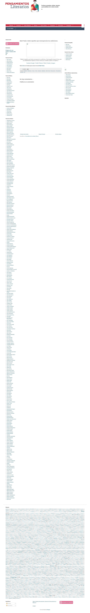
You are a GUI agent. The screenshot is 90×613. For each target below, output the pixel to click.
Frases (33, 70)
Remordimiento (53, 582)
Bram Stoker (9, 172)
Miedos (59, 563)
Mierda (62, 563)
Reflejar (76, 580)
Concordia (42, 524)
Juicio (56, 557)
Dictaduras (42, 535)
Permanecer (60, 573)
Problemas (13, 578)
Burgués (63, 518)
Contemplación (67, 525)
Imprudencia (72, 552)
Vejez (46, 594)
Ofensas (63, 568)
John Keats (9, 297)
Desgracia (81, 532)
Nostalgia (7, 568)
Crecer (31, 527)
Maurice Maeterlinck (10, 371)
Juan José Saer (10, 327)
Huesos (13, 551)
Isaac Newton (9, 65)
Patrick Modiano (10, 390)
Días (71, 536)
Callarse (20, 519)
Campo (53, 519)
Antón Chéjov (9, 156)
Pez (42, 574)
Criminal (74, 527)
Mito (27, 564)
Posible (65, 575)
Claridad (78, 521)
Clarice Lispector (10, 186)
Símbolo (37, 590)
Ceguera (62, 520)
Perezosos (29, 573)
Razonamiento (73, 579)
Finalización (75, 544)
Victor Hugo (9, 477)
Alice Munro (9, 137)
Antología (70, 513)
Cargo (26, 520)
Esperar (53, 541)
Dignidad (50, 535)
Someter (70, 588)
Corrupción (74, 526)
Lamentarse (81, 557)
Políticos (56, 575)
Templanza (81, 590)
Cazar (55, 520)
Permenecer (66, 573)
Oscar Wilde (9, 386)
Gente (36, 70)
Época (10, 598)
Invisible (31, 557)
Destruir (59, 533)
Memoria (62, 562)
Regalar (17, 582)
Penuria (7, 573)
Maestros (81, 559)
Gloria (38, 547)
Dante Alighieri (9, 193)
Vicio (39, 595)
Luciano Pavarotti (10, 99)
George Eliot (9, 233)
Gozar (60, 547)
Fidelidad (54, 544)
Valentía (25, 594)
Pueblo (15, 579)
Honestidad (59, 550)
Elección (21, 537)
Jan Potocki (9, 286)
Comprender (8, 524)
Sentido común (55, 585)
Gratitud (74, 547)
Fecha (33, 544)
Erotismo (15, 539)
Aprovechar (19, 514)
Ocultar (51, 568)
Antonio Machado (10, 153)
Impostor (50, 552)
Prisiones (72, 577)
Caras (15, 520)
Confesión (51, 524)
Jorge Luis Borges (10, 306)
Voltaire (8, 483)
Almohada (20, 511)
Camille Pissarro (69, 77)
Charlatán (24, 521)
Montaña (52, 564)
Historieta (28, 550)
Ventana (74, 594)
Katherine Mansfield (10, 334)
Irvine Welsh (9, 272)
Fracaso (44, 545)
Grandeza (69, 547)
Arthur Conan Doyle (10, 159)
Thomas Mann (9, 459)
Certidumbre (19, 521)
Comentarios (9, 605)
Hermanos (59, 548)
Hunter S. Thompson (11, 270)
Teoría (10, 591)
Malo (31, 560)
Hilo (10, 550)
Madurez (76, 559)
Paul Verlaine (9, 396)
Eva (36, 542)
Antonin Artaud (9, 152)
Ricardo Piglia (9, 416)
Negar (51, 567)
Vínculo (63, 597)
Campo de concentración (59, 519)
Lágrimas (50, 559)
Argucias (41, 514)
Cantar (75, 519)
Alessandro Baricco (10, 134)
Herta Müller (9, 263)
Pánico (34, 579)
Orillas (59, 569)
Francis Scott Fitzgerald (11, 223)
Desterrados (34, 533)
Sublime (41, 589)
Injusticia (17, 554)
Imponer (34, 552)
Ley (51, 558)
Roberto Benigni (69, 58)
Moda (30, 564)
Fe (28, 544)
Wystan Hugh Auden (10, 497)
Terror (22, 591)
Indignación (51, 553)
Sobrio (40, 588)
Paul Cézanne (68, 89)
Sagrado (66, 584)
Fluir (82, 544)
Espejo (35, 541)
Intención (50, 556)
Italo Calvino (9, 276)
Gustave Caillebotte (69, 81)
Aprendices (14, 514)
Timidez (46, 591)
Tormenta (71, 591)
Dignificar (54, 535)
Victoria (46, 595)
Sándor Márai (9, 454)
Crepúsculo (56, 527)
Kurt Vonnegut (9, 338)
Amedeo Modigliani (10, 108)
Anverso (74, 513)
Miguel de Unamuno (10, 373)
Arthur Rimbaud (10, 162)
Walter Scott (9, 486)
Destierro (44, 533)
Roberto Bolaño (10, 426)
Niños (66, 567)
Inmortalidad (36, 554)
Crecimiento (36, 527)
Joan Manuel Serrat (10, 90)
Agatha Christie (10, 121)
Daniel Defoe (9, 192)
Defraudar (81, 530)
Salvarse (73, 584)
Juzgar (68, 557)
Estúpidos (24, 542)
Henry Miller (9, 259)
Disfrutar (81, 535)
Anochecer (57, 513)
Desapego (7, 532)
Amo (79, 511)
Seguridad (24, 585)
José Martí (9, 316)
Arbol (27, 514)
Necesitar (42, 567)
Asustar (27, 515)
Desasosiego (18, 532)
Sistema (24, 588)
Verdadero (9, 595)
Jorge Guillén (9, 304)
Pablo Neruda (9, 389)
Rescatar (16, 583)
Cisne (65, 521)
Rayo (62, 579)
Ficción (49, 544)
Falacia (72, 543)
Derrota (63, 531)
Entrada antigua (58, 134)
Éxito (14, 598)
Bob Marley (9, 80)
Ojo (66, 568)
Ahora (53, 510)
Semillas (36, 585)
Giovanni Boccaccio (10, 240)
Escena (41, 539)
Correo (61, 526)
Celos (74, 520)
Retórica (62, 583)
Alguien (82, 510)
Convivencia (33, 526)
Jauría (49, 557)
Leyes (59, 558)
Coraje (43, 526)
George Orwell (9, 235)
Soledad (60, 588)
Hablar (32, 548)
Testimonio (26, 591)
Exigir (62, 542)
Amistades (75, 511)
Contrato (14, 526)
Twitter (45, 63)
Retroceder (58, 583)
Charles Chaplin (69, 53)
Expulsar (42, 543)
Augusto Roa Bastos (10, 166)
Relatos (30, 582)
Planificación (67, 574)
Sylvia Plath (9, 453)
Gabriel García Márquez (11, 229)
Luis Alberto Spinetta (11, 100)
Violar (77, 595)
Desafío (71, 531)
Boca (23, 518)
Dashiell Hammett (10, 196)
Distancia (16, 536)
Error (19, 539)
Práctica (77, 578)
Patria (71, 570)
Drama (58, 536)
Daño (17, 530)
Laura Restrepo (10, 340)
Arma (45, 514)
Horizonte (73, 550)
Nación (80, 566)
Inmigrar (27, 554)
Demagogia (12, 531)
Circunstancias (59, 521)
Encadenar (70, 537)
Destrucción (54, 533)
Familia (7, 544)
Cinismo (54, 521)
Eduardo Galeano (10, 205)
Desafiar (67, 531)
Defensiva (68, 530)
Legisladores (35, 558)
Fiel (57, 544)
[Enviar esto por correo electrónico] (23, 69)
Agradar (41, 510)
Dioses (68, 535)
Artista (77, 514)
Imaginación (19, 552)
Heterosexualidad (75, 548)
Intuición (22, 557)
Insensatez (61, 554)
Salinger (8, 434)
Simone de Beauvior (10, 446)
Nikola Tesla (9, 71)
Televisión (67, 590)
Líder (58, 559)
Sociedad (48, 588)
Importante (39, 552)
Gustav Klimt (9, 112)
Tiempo (36, 591)
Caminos (48, 519)
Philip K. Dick (9, 403)
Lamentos (7, 558)
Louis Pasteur (9, 66)
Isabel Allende (9, 275)
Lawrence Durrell (10, 341)
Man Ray (67, 44)
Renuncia (67, 582)
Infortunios (79, 553)
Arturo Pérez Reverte (11, 164)
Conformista (69, 524)
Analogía (27, 513)
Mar (62, 560)
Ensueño (50, 538)
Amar (41, 511)
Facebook (29, 63)
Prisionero (67, 577)
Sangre (77, 584)
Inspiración (77, 554)
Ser (24, 72)
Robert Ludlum (9, 420)
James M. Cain (9, 285)
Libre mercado (76, 558)
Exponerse (28, 543)
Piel (48, 574)
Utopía (18, 594)
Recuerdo (66, 580)
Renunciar (72, 582)
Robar (13, 584)
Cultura (57, 529)
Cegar (58, 520)
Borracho (36, 518)
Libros (81, 558)
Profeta (35, 578)
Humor (34, 551)
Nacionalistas (75, 566)
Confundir (74, 524)
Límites (61, 559)
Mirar (7, 564)
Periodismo (44, 573)
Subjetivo (37, 589)
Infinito (69, 553)
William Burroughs (10, 489)
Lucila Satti (9, 353)
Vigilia (70, 595)
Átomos (7, 598)
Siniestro (12, 588)
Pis (54, 574)
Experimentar (9, 543)
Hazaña (54, 548)
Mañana (27, 562)
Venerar (65, 594)
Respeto (20, 583)
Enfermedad (22, 538)
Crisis (78, 527)
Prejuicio (22, 577)
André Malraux (9, 149)
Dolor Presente (39, 536)
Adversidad (25, 510)
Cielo (39, 521)
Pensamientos (75, 572)
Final (70, 544)
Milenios (70, 563)
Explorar (19, 543)
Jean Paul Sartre (10, 293)
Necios (47, 567)
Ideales (44, 551)
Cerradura (10, 521)
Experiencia (82, 542)
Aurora (60, 515)
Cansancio (66, 519)
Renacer (58, 582)
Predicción (7, 577)
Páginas (26, 579)
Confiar (60, 524)
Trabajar (81, 591)
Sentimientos (62, 585)
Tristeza (58, 592)
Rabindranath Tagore (11, 409)
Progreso (39, 578)
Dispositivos (12, 536)
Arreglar (53, 514)
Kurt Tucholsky (9, 337)
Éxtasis (18, 598)
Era (12, 539)
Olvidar (75, 568)
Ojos (69, 568)
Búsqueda (72, 518)
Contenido (72, 525)
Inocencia (41, 554)
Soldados (55, 588)
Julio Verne (9, 333)
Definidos (77, 530)
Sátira (30, 590)
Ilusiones (82, 551)
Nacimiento (64, 566)
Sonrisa (82, 588)
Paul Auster (9, 391)
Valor (34, 594)
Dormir (48, 536)
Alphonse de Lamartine (11, 139)
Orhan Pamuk (9, 384)
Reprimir (7, 583)
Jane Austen (9, 288)
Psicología (81, 578)
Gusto (15, 548)
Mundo (29, 566)
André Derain (68, 76)
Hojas (33, 550)
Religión (34, 582)
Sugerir (68, 589)
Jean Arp (8, 289)
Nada (83, 566)
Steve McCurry (68, 48)
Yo (66, 597)
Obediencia (24, 568)
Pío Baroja (9, 407)
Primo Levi (9, 406)
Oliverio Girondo (10, 383)
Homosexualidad (53, 550)
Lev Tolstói (9, 346)
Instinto (11, 556)
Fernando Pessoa (10, 219)
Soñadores (20, 589)
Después (29, 533)
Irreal (38, 557)
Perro (70, 573)
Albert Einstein (9, 61)
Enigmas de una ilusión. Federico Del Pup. (11, 52)
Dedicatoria (48, 530)
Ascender (81, 514)
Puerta (19, 579)
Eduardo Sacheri (10, 206)
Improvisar (66, 552)
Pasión (66, 570)
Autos (82, 515)
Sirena (21, 588)
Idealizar (48, 551)
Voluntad (47, 597)
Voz (51, 597)
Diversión (21, 536)
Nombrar (77, 567)
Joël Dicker (9, 323)
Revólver (75, 583)
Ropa (26, 584)
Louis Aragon (9, 350)
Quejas (42, 579)
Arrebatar (48, 514)
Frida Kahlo (9, 111)
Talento (45, 590)
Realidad (7, 580)
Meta (42, 563)
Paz (78, 570)
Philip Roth (9, 404)
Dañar (13, 530)
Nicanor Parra (9, 379)
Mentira (10, 563)
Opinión (83, 568)
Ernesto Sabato (10, 213)
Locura (25, 559)
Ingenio (83, 553)
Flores (79, 544)
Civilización (73, 521)
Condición (46, 524)
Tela (63, 590)
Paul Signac (68, 91)
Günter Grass (9, 249)
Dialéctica (24, 535)
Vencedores (53, 594)
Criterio (82, 527)
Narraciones (12, 567)
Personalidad (13, 574)
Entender (55, 538)
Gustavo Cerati (9, 86)
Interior (69, 556)
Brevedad (44, 518)
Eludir (34, 537)
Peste (39, 574)
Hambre (50, 548)
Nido (58, 567)
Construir (52, 525)
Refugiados (9, 582)
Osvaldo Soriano (10, 387)
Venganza (70, 594)
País (82, 570)
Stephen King (9, 449)
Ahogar (49, 510)
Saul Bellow (9, 439)
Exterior (46, 543)
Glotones (42, 547)
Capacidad (82, 519)
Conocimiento (13, 525)
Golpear (57, 547)
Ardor (34, 514)
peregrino (78, 597)
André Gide (9, 147)
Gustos (19, 548)
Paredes (50, 570)
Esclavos (56, 539)
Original (55, 569)
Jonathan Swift (9, 303)
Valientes (30, 594)
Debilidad (24, 530)
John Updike (9, 300)
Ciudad (68, 521)
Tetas (30, 591)
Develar (78, 533)
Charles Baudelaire (10, 179)
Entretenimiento (65, 538)
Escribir (60, 539)
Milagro (66, 563)
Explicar (15, 543)
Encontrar (80, 537)
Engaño (31, 538)
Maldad (21, 560)
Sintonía (17, 588)
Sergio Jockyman (10, 442)
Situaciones (32, 588)
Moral (57, 564)
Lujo (40, 559)
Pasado (61, 570)
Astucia (15, 515)
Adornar (17, 510)
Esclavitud (51, 539)
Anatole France (10, 143)
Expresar (33, 543)
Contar (61, 525)
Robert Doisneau (69, 47)
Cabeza (81, 518)
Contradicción (9, 526)
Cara (12, 520)
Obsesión (47, 568)
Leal (15, 558)
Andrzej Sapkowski (10, 144)
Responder (30, 583)
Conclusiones (37, 524)
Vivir (34, 597)
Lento (43, 558)
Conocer (7, 525)
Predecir (82, 575)
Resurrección (53, 583)
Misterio (22, 564)
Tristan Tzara (9, 470)
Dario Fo (8, 195)
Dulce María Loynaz (10, 197)
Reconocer (35, 580)
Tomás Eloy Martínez (11, 467)
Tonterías (59, 591)
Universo (7, 594)
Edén (82, 536)
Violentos (7, 597)
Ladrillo (72, 557)
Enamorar (65, 537)
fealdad (74, 597)
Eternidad (29, 542)
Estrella (10, 542)
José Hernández (10, 313)
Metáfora (45, 563)
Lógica (69, 559)
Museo (39, 566)
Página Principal (42, 134)
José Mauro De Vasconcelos (10, 318)
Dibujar (29, 535)
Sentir (67, 585)
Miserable (14, 564)
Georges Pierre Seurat (70, 80)
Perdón (20, 573)
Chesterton (9, 184)
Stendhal (8, 447)
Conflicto (64, 524)
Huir (16, 551)
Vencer (58, 594)
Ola (72, 568)
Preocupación (31, 577)
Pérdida (38, 579)
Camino (43, 519)
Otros (77, 569)
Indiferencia (46, 553)
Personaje (7, 574)
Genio (25, 547)
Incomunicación (27, 553)
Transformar (43, 592)
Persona (81, 573)
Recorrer (56, 580)
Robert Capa (68, 45)
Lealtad (18, 558)
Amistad (69, 511)
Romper (22, 584)
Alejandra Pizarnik (10, 127)
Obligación (34, 568)
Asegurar (7, 515)
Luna (44, 559)
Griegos (78, 547)
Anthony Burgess (10, 150)
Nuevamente (16, 568)
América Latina (21, 513)
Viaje (26, 595)
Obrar (44, 568)
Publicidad (11, 579)
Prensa (26, 577)
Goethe (8, 242)
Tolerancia (54, 591)
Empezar (51, 537)
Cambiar (28, 519)
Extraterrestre (67, 543)
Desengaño (64, 532)
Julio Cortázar (9, 331)
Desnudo (15, 533)
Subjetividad (32, 589)
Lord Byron (9, 348)
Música (52, 566)
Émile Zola (9, 499)
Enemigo (12, 538)
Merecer (35, 563)
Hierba (81, 548)
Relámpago (43, 582)
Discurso (77, 535)
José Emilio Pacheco (11, 312)
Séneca (8, 456)
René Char (9, 414)
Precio (73, 575)
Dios (63, 535)
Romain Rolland (10, 432)
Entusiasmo (72, 538)
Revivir (66, 583)
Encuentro (7, 538)
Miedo (53, 563)
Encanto (75, 537)
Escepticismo (46, 539)
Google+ (33, 63)
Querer (50, 579)
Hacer (41, 548)
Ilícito (11, 552)
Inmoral (31, 554)
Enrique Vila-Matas (10, 210)
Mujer (20, 566)
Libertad (66, 558)
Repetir (77, 582)
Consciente (25, 525)
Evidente (39, 542)
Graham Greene (10, 243)
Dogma (30, 536)
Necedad (31, 567)
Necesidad (37, 567)
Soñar (24, 589)
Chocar (35, 521)
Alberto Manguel (10, 124)
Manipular (51, 560)
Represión (81, 582)
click (23, 65)
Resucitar (47, 583)
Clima (82, 521)
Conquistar (19, 525)
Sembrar (32, 585)
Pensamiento (68, 572)
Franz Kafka (9, 227)
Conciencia (30, 524)
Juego (52, 557)
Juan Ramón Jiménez (11, 328)
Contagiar (57, 525)
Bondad (31, 518)
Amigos (65, 511)
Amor (82, 511)
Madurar (72, 559)
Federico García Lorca (11, 217)
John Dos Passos (10, 294)
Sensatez (45, 585)
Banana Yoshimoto (10, 167)
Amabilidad (32, 511)
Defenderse (63, 530)
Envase (77, 538)
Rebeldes (22, 580)
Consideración (41, 525)
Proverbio (59, 578)
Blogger (48, 609)
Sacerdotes (61, 584)
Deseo (68, 532)
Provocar (63, 578)
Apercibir (82, 513)
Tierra (42, 591)
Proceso (18, 578)
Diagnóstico (15, 535)
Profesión (26, 578)
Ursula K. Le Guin (10, 475)
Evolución (47, 542)
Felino (42, 544)
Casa (37, 520)
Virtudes (19, 597)
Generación (14, 547)
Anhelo (48, 513)
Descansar (28, 532)
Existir (73, 542)
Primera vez (57, 577)
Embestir (37, 537)
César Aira (9, 189)
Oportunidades (15, 569)
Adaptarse (7, 510)
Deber (20, 530)
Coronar (58, 526)
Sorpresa (15, 589)
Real (82, 579)
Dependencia (49, 531)
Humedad (26, 551)
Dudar (65, 536)
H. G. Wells (9, 250)
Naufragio (27, 567)
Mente (77, 562)
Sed (20, 585)
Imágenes (82, 552)
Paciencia (81, 569)
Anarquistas (32, 513)
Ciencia (43, 521)
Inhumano (13, 554)
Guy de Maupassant (10, 248)
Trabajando (77, 591)
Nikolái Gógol (9, 380)
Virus (24, 597)
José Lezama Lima (10, 314)
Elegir (30, 537)
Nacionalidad (69, 566)
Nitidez (62, 567)
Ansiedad (62, 513)
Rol (19, 584)
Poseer (61, 575)
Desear (59, 532)
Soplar (11, 589)
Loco (21, 559)
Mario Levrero (9, 363)
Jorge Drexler (9, 93)
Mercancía (25, 563)
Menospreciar (53, 70)
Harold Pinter (9, 252)
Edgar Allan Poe (10, 200)
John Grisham (9, 296)
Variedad (42, 594)
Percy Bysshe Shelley (11, 401)
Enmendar (41, 538)
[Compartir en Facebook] (28, 69)
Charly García (9, 81)
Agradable (37, 510)
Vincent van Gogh (69, 94)
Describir (50, 532)
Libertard (71, 558)
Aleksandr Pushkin (10, 133)
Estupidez (19, 542)
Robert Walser (9, 423)
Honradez (64, 550)
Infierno (64, 553)
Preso (48, 577)
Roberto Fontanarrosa (11, 427)
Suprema (8, 590)
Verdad (82, 594)
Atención (35, 515)
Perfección (34, 573)
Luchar (33, 559)
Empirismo (55, 537)
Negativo (54, 567)
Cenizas (77, 520)
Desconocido (39, 532)
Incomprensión (21, 553)
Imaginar (25, 552)
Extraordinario (60, 543)
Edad (75, 536)
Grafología (65, 547)
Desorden (19, 533)
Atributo (52, 515)
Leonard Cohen (10, 94)
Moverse (7, 566)
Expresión (38, 543)
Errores (23, 539)
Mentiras (15, 563)
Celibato (70, 520)
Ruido (40, 584)
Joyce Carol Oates (10, 321)
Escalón (31, 539)
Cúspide (7, 530)
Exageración (53, 542)
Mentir (7, 563)
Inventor (27, 557)
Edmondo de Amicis (10, 203)
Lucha (29, 559)
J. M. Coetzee (9, 278)
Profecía (22, 578)
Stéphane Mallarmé (10, 452)
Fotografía (29, 545)
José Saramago (10, 320)
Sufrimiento (60, 589)
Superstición (82, 589)
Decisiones (43, 530)
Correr (65, 526)
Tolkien (8, 463)
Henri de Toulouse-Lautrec (71, 86)
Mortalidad (70, 564)
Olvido (79, 568)
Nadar (8, 567)
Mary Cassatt (68, 87)
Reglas (22, 582)
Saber (50, 584)
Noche (69, 567)
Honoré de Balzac (10, 265)
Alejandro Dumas (10, 130)
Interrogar (73, 556)
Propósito (48, 578)
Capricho (8, 520)
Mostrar (74, 564)
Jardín (45, 557)
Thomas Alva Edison (10, 72)
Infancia (55, 553)
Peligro (40, 572)
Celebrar (66, 520)
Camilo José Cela (10, 173)
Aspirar (11, 515)
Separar (71, 585)
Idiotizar (65, 551)
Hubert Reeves (9, 63)
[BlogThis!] (25, 69)
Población (8, 575)
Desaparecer (81, 531)
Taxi (52, 590)
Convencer (27, 526)
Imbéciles (30, 552)
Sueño (50, 589)
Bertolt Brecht (9, 169)
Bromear (55, 518)
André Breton (9, 146)
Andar (41, 513)
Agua (45, 510)
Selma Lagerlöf (10, 440)
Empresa (60, 537)
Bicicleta (7, 518)
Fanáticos (20, 544)
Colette (8, 187)
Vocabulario (39, 597)
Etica (33, 542)
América (16, 513)
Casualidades (45, 520)
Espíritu (67, 541)
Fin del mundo (65, 544)
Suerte (46, 589)
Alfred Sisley (68, 74)
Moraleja (60, 564)
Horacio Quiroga (10, 268)
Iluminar (78, 551)
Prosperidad (54, 578)
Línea (65, 559)
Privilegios (77, 577)
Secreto (8, 585)
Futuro (69, 545)
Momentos (48, 564)
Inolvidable (51, 554)
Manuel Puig (9, 356)
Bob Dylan (9, 79)
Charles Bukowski (10, 180)
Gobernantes (47, 547)
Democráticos (33, 531)
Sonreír (78, 588)
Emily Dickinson (10, 209)
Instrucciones (16, 556)
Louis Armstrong (10, 96)
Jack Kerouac (9, 281)
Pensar (81, 572)
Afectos (33, 510)
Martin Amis (9, 367)
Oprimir (25, 569)
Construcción (47, 525)
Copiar (40, 526)
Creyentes (62, 527)
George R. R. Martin (10, 236)
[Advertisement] (77, 12)
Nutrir (20, 568)
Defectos (53, 530)
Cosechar (12, 527)
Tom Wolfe (9, 464)
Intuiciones (18, 557)
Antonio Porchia (10, 154)
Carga (23, 520)
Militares (74, 563)
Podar (21, 575)
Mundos (34, 566)
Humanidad (20, 551)
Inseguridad (56, 554)
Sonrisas (7, 589)
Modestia (43, 564)
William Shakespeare (11, 495)
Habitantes (27, 548)
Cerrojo (14, 521)
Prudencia (68, 578)
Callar (17, 519)
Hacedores (37, 548)
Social (44, 588)
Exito (77, 542)
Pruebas (73, 578)
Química (55, 579)
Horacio (8, 266)
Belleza (58, 517)
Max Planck (9, 68)
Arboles (31, 514)
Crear (21, 527)
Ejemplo (17, 537)
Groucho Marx (68, 56)
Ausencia (63, 515)
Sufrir (64, 589)
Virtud (15, 597)
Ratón (59, 579)
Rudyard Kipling (10, 433)
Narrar (16, 567)
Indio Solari (9, 87)
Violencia (81, 595)
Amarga (46, 511)
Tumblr (37, 63)
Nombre (81, 567)
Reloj (39, 582)
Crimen (70, 527)
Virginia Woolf (9, 480)
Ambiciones (30, 70)
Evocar (43, 542)
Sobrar (37, 588)
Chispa (32, 521)
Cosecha (7, 527)
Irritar (42, 557)
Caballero (77, 518)
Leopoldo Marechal (10, 344)
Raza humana (67, 579)
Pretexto (52, 577)
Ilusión (8, 552)
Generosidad (20, 547)
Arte (73, 514)
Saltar (70, 584)
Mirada (82, 563)
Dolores (44, 536)
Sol (52, 588)
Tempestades (76, 590)
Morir (65, 564)
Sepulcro (76, 585)
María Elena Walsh (10, 370)
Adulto (21, 510)
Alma (15, 511)
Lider (6, 559)
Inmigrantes (23, 554)
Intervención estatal (80, 556)
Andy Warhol (9, 109)
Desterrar (39, 533)
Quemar (46, 579)
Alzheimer (27, 511)
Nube (11, 568)
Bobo (20, 518)
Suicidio (72, 589)
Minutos (78, 563)
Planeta (61, 574)
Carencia (18, 520)
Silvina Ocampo (10, 444)
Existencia (66, 542)
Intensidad (55, 556)
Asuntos (19, 515)
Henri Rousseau (69, 84)
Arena (37, 514)
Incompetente (15, 553)
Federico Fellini (69, 55)
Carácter (33, 520)
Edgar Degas (68, 79)
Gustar (11, 548)
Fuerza (57, 545)
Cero (6, 521)
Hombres (46, 550)
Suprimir (17, 590)
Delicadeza (7, 531)
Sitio (28, 588)
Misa (10, 564)
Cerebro (81, 520)
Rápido (44, 584)
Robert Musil (9, 421)
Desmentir (10, 533)
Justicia (59, 557)
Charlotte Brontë (10, 183)
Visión (27, 597)
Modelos (33, 564)
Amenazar (60, 511)
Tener (7, 591)
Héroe (41, 551)
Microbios (49, 563)
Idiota (61, 551)
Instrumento (22, 556)
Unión (12, 594)
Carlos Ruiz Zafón (10, 176)
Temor (71, 590)
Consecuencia (30, 525)
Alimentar (7, 511)
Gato (10, 547)
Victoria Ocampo (10, 479)
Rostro (30, 584)
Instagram (53, 63)
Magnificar (44, 70)
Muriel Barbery (9, 377)
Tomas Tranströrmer (10, 466)
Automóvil (78, 515)
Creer (51, 527)
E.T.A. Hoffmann (10, 199)
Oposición (20, 569)
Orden (39, 569)
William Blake (9, 487)
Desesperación (75, 532)
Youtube (48, 63)
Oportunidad (9, 569)
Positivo (69, 575)
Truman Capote (10, 472)
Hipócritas (18, 550)
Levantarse (47, 558)
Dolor (34, 536)
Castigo (41, 520)
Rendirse (63, 582)
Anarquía (36, 513)
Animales (52, 513)
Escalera (27, 539)
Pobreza (16, 575)
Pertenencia (25, 574)
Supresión (13, 590)
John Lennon (9, 92)
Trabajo (7, 592)
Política (47, 575)
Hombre (37, 550)
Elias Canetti (9, 207)
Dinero (59, 535)
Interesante (65, 556)
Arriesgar (64, 514)
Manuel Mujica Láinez (11, 354)
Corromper (69, 526)
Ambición (25, 70)
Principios (63, 577)
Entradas (9, 603)
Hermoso (63, 548)
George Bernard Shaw (11, 232)
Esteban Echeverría (10, 216)
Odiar (55, 568)
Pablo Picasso (9, 113)
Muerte (11, 566)
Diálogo (25, 536)
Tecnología (56, 590)
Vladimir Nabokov (10, 482)
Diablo (11, 535)
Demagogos (18, 531)
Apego (78, 513)
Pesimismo (30, 574)
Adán (29, 510)
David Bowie (9, 83)
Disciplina (72, 535)
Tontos (67, 591)
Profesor (31, 578)
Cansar (71, 519)
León (62, 558)
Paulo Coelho (9, 399)
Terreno (18, 591)
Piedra (45, 574)
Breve (40, 518)
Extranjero (55, 543)
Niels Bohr (9, 69)
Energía (17, 538)
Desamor (75, 531)
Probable (81, 577)
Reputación (12, 583)
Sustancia (22, 590)
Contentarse (78, 525)
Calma (24, 519)
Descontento (45, 532)
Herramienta (69, 548)
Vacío (22, 594)
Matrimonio (21, 562)
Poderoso (36, 575)
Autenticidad (73, 515)
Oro (61, 569)
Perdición (16, 573)
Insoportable (71, 554)
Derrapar (59, 531)
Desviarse (69, 533)
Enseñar (45, 538)
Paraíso (46, 570)
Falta (79, 543)
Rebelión (26, 580)
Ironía (35, 557)
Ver (78, 594)
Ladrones (76, 557)
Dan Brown (9, 190)
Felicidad (37, 544)
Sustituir (26, 590)
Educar (78, 536)
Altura (24, 511)
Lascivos (11, 558)
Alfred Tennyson (10, 136)
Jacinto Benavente (10, 279)
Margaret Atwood (10, 358)
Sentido (50, 585)
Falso (76, 543)
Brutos (59, 518)
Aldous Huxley (9, 126)
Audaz (56, 515)
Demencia (23, 531)
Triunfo (64, 592)
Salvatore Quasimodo (11, 436)
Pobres (13, 575)
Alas (64, 510)
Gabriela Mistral (10, 230)
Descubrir (54, 532)
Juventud (64, 557)
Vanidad (38, 594)
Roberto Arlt (9, 424)
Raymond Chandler (10, 413)
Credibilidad (41, 527)
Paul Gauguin (68, 90)
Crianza (66, 527)
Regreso (25, 582)
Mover (82, 564)
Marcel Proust (9, 357)
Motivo (79, 564)
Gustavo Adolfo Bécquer (11, 246)
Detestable (74, 533)
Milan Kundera (9, 374)
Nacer (58, 566)
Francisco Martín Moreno (11, 226)
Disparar (7, 536)
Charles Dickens (10, 182)
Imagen (14, 552)
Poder (24, 575)
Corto (78, 526)
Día (68, 536)
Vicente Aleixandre (10, 476)
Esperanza (48, 541)
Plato (75, 574)
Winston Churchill (10, 496)
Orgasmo (42, 569)
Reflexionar (82, 580)
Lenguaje (39, 558)
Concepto (25, 524)
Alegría (73, 510)
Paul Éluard (9, 397)
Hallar (46, 548)
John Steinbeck (10, 299)
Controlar (22, 526)
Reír (79, 583)
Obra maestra (39, 568)
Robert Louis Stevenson (11, 419)
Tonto (64, 591)
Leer (30, 558)
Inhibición (8, 554)
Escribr (65, 539)
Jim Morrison (9, 89)
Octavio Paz (9, 381)
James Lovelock (10, 283)
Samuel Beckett (10, 437)
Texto (33, 591)
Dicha (32, 535)
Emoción (46, 537)
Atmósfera (39, 515)
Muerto (16, 566)
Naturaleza (21, 567)
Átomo (82, 597)
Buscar (67, 518)
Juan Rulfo (9, 330)
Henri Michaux (9, 256)
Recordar (45, 580)
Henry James (9, 258)
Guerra (7, 548)
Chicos (28, 521)
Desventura (64, 533)
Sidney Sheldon (10, 443)
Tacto (41, 590)
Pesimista (35, 574)
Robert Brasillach (10, 417)
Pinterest (41, 63)
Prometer (44, 578)
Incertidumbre (9, 553)
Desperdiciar (25, 533)
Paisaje (11, 570)
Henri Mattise (68, 83)
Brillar (49, 518)
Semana (28, 585)
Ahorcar (56, 510)
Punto (23, 579)
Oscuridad (65, 569)
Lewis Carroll (9, 347)
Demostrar (44, 531)
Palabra (15, 570)
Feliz (45, 544)
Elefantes (26, 537)
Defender (57, 530)
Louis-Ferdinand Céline (11, 351)
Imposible (45, 552)
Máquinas (42, 566)
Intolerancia (7, 557)
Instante (7, 556)
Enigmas (36, 538)
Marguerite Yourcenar (11, 360)
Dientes (46, 535)
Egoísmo (12, 537)
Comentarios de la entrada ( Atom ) (32, 136)
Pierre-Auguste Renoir (70, 93)
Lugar (37, 559)
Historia (23, 550)
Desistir (7, 533)
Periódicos (55, 573)
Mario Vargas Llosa (10, 364)
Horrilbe (77, 550)
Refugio (13, 582)
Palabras (20, 570)
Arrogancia (68, 514)
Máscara (47, 566)
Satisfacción (82, 584)
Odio (59, 568)
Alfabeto (78, 510)
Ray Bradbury (9, 410)
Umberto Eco (9, 473)
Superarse (77, 589)
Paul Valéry (9, 394)
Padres (7, 570)
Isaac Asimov (9, 273)
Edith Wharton (9, 202)
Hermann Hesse (10, 262)
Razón (78, 579)
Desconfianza (33, 532)
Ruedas (36, 584)
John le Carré (9, 302)
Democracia (28, 531)
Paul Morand (9, 393)
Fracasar (39, 545)
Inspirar (82, 554)
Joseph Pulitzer (10, 309)
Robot (17, 584)
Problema (7, 578)
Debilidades (30, 530)
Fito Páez (8, 84)
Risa (10, 584)
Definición (72, 530)
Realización (17, 580)
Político (52, 575)
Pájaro (30, 579)
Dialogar (20, 535)
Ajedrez (60, 510)
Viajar (23, 595)
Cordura (53, 526)
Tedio (60, 590)
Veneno (62, 594)
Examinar (58, 542)
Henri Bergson (9, 255)
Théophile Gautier (10, 462)
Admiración (12, 510)
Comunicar (20, 524)
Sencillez (41, 585)
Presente (43, 577)
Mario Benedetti (10, 361)
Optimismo (29, 569)
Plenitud (78, 574)
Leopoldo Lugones (10, 343)
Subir (28, 589)
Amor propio (11, 513)
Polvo (44, 575)
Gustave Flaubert (10, 245)
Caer (13, 519)
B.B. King (8, 77)
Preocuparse (38, 577)
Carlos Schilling (10, 177)
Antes (66, 513)
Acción (50, 509)
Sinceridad (8, 588)
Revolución (70, 583)
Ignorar (74, 551)
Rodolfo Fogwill (10, 429)
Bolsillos (27, 518)
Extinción (50, 543)
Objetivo (29, 568)
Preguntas (13, 577)
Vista (30, 597)
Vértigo (60, 597)
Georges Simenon (10, 238)
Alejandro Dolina (10, 129)
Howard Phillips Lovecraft (11, 269)
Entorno (60, 538)
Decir (38, 530)
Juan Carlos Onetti (10, 324)
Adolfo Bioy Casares (10, 120)
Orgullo (47, 569)
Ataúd (31, 515)
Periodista (50, 573)
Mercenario (30, 563)
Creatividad (26, 527)
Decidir (34, 530)
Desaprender (13, 532)
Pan (29, 570)
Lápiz (55, 559)
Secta (17, 585)
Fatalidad (25, 544)
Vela (49, 594)
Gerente (34, 547)
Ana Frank (9, 142)
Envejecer (81, 538)
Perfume (39, 573)
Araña (24, 514)
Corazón (48, 526)
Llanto (14, 559)
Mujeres (24, 566)
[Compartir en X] (26, 69)
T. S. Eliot (8, 457)
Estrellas (14, 542)
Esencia (82, 539)
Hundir (37, 551)
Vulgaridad (55, 597)
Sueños (54, 589)
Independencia (39, 553)
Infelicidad (60, 553)
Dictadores (36, 535)
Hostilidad (81, 550)
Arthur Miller (9, 160)
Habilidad (22, 548)
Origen (51, 569)
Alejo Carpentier (10, 132)
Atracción (48, 515)
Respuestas (43, 583)
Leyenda (55, 558)
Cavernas (51, 520)
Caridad (29, 520)
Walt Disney (68, 59)
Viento (63, 595)
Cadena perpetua (8, 519)
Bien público (16, 518)
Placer (57, 574)
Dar (10, 530)
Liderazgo (10, 559)
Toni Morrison (9, 469)
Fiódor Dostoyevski (10, 222)
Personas (18, 574)
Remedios (48, 582)
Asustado (23, 515)
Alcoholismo (68, 510)
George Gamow (10, 62)
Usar (15, 594)
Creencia (46, 527)
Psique (7, 579)
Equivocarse (8, 539)
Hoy (6, 551)
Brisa (52, 518)
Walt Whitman (9, 484)
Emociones (42, 537)
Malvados (35, 560)
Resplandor (25, 583)
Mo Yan (8, 376)
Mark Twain (41, 65)
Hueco (9, 551)
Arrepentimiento (58, 514)
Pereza (24, 573)
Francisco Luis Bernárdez (11, 225)
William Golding (10, 493)
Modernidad (38, 564)
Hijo (83, 548)
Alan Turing (9, 59)
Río (46, 584)
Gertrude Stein (9, 239)
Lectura (26, 558)
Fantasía (16, 544)
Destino (48, 533)
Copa (37, 526)
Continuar (82, 525)
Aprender (8, 514)
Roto (33, 584)
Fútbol (7, 547)
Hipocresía (14, 550)
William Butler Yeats (10, 490)
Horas (69, 550)
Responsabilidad (36, 583)
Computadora (14, 524)
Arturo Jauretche (10, 163)
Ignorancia (69, 551)
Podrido (40, 575)
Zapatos (70, 597)
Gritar (82, 547)
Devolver (82, 533)
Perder (11, 573)
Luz (47, 559)
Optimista (34, 569)
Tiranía (50, 591)
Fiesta (61, 544)
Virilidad (11, 597)
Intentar (60, 556)
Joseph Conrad (10, 307)
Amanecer (37, 511)
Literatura (39, 70)
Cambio (32, 519)
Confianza (56, 524)
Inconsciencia (33, 553)
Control (18, 526)
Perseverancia (75, 573)
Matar (7, 562)
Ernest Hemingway (10, 212)
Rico (82, 583)
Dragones (53, 536)
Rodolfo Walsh (9, 430)
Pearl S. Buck (9, 400)
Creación (16, 527)
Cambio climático (38, 519)
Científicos (50, 521)
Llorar (18, 559)
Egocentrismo (8, 537)
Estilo (6, 542)
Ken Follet (9, 336)
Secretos (13, 585)
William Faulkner (10, 492)
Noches (73, 567)
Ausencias (68, 515)
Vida (50, 595)
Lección (22, 558)
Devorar (7, 535)
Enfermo (27, 538)
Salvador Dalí (9, 115)
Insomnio (66, 554)
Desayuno (23, 532)
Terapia (14, 591)
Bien (11, 518)
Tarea (49, 590)
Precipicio (77, 575)
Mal (11, 560)
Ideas (52, 551)
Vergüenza (18, 595)
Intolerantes (13, 557)
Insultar (33, 556)
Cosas (82, 526)
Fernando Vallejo (10, 220)
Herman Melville (10, 260)
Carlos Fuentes (10, 175)
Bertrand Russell (10, 170)
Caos (78, 519)
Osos (70, 569)
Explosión (23, 543)
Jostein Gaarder (10, 310)
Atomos (44, 515)
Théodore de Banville (11, 460)
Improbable (61, 552)
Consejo (36, 525)
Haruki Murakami (10, 253)
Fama (82, 543)
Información (74, 553)
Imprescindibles (55, 552)
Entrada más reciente (24, 134)
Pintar (52, 574)
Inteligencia (43, 556)
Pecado (7, 572)
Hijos (7, 550)
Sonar (74, 588)
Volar (43, 597)
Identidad (57, 551)
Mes (39, 563)
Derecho (54, 531)
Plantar (71, 574)
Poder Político (30, 575)
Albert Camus (9, 123)
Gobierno (52, 547)
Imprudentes (77, 552)
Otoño (73, 569)
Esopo (8, 215)
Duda (61, 536)
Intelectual (38, 556)
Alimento (11, 511)
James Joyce (9, 282)
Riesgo (7, 584)
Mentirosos (20, 563)
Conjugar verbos (80, 524)
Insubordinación (28, 556)
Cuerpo (31, 529)
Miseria (18, 564)
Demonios (38, 531)
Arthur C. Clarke (10, 157)
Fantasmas (11, 544)
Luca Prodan (9, 97)
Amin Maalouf (9, 140)
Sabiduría (56, 584)
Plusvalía (82, 574)
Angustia (44, 513)
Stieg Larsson (9, 450)
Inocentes (45, 554)
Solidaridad (66, 588)
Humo (30, 551)
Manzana (56, 560)
